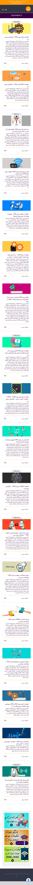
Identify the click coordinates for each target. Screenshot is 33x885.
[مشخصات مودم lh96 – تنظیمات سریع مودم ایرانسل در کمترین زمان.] (16, 733)
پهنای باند (11, 669)
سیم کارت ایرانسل (12, 545)
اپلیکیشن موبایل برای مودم (23, 584)
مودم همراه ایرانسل (16, 676)
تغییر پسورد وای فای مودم (11, 179)
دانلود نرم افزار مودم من (20, 54)
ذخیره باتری (10, 367)
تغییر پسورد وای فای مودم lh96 (22, 181)
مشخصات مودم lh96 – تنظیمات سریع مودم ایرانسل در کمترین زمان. (16, 731)
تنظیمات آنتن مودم (20, 184)
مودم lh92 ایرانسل (11, 674)
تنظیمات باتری (18, 364)
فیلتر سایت (17, 499)
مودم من (27, 145)
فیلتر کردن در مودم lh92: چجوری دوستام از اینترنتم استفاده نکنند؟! (16, 429)
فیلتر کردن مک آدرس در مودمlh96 (18, 142)
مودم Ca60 (19, 320)
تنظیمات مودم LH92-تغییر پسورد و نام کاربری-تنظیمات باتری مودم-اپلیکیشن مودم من (16, 340)
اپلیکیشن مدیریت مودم (19, 307)
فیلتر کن (12, 454)
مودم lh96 (18, 56)
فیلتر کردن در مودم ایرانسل (20, 454)
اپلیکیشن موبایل (11, 360)
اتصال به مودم (21, 49)
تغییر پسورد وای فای (21, 789)
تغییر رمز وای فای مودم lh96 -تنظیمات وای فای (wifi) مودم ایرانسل (16, 161)
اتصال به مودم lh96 (13, 49)
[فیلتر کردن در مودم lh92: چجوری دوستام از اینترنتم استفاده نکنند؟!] (16, 431)
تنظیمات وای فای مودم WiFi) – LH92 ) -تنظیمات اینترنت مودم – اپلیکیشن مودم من (16, 386)
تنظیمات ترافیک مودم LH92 (23, 497)
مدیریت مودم (9, 591)
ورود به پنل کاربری (16, 58)
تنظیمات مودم (26, 365)
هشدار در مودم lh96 (14, 228)
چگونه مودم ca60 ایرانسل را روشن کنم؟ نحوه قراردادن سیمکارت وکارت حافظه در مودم (16, 286)
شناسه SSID (11, 269)
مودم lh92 (23, 56)
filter (14, 446)
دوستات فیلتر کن (17, 449)
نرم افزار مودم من (18, 100)
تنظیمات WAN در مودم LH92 (13, 496)
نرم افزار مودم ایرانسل (18, 794)
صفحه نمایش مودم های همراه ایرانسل (20, 315)
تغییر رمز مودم (13, 789)
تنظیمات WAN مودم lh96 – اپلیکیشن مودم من (16, 74)
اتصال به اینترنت (11, 262)
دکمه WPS (21, 269)
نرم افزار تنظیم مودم (11, 56)
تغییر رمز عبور (14, 362)
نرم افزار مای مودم (18, 502)
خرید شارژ (7, 544)
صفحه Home (22, 588)
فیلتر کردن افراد (13, 451)
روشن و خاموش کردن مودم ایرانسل (17, 312)
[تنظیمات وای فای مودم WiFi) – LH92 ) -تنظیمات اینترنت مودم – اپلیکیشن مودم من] (16, 388)
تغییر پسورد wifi (20, 179)
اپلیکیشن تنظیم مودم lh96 (20, 137)
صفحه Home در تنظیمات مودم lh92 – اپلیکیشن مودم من (16, 565)
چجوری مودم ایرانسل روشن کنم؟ (19, 308)
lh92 (14, 43)
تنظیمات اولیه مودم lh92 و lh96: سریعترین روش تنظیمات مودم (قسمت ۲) (16, 693)
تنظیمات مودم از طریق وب (18, 586)
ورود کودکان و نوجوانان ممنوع (15, 504)
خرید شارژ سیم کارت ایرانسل (22, 545)
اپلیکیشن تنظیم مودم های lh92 (19, 46)
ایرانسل (15, 669)
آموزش (7, 41)
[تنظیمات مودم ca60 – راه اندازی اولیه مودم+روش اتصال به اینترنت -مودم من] (16, 246)
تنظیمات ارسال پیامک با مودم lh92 (18, 635)
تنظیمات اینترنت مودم (14, 410)
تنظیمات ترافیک (18, 223)
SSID (25, 178)
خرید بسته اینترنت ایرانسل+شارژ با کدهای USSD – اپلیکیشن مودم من (16, 522)
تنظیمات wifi (22, 410)
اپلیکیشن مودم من (25, 95)
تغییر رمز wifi (11, 181)
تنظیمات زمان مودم (10, 364)
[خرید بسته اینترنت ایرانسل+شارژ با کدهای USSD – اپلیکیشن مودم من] (16, 524)
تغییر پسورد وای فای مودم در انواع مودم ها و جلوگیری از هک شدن (16, 769)
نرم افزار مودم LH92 (15, 792)
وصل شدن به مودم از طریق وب (22, 593)
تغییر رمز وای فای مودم (20, 182)
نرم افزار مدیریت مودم (10, 145)
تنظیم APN (17, 95)
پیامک (16, 630)
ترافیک (7, 669)
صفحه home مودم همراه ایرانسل (21, 589)
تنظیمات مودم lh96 (15, 749)
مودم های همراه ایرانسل (11, 369)
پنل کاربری (20, 51)
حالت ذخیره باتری (19, 267)
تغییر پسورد (20, 362)
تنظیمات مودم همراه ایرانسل (23, 226)
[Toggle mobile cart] (6, 9)
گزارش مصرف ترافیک (11, 226)
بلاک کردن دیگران (20, 140)
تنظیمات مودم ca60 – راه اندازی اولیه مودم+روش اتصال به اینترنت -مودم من (16, 244)
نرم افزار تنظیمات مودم (15, 455)
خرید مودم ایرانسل (21, 310)
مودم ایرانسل (18, 500)
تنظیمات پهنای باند (16, 222)
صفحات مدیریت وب (16, 186)
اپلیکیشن (11, 581)
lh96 (16, 43)
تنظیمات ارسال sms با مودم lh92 (19, 633)
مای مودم (23, 411)
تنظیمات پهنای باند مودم (10, 671)
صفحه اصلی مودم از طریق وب (19, 591)
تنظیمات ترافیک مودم (16, 673)
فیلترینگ (8, 454)
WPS (27, 262)
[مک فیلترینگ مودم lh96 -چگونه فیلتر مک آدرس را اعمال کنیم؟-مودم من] (16, 121)
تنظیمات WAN (23, 496)
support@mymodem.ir (16, 3)
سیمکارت (20, 313)
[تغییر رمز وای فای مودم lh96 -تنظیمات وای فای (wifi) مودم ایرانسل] (16, 163)
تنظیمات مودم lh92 (18, 365)
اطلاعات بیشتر (25, 63)
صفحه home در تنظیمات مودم (11, 588)
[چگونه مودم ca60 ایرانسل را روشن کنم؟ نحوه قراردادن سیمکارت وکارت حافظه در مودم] (16, 288)
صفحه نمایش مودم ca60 (12, 313)
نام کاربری (9, 271)
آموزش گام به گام (9, 492)
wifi (25, 405)
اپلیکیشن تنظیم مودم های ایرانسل (16, 138)
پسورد (9, 786)
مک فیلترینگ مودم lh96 (12, 143)
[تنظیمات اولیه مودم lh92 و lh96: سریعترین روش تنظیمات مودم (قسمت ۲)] (16, 695)
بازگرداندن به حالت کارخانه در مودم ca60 (20, 266)
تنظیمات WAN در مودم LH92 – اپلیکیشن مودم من (16, 476)
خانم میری (25, 41)
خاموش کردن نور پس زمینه (19, 367)
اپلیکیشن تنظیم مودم (20, 45)
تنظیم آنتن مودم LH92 (12, 408)
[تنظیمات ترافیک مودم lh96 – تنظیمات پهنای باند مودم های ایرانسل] (16, 205)
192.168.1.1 (16, 261)
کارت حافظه (23, 318)
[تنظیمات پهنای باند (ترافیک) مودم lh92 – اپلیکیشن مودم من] (16, 653)
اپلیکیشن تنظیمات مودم (15, 48)
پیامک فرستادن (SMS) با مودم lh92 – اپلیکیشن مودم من (16, 609)
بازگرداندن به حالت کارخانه (12, 264)
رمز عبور (16, 269)
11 (6, 756)
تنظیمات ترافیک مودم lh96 (12, 225)
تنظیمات (23, 364)
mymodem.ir (21, 43)
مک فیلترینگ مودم (22, 143)
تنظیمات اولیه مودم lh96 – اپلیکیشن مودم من (16, 27)
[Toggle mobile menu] (3, 9)
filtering (17, 446)
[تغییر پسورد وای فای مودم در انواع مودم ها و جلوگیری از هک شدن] (16, 771)
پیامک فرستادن (23, 632)
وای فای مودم (8, 413)
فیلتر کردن (19, 451)
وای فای (13, 413)
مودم (28, 791)
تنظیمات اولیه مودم (13, 51)
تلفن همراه (26, 671)
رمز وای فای (23, 186)
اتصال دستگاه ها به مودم (12, 494)
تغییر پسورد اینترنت (16, 788)
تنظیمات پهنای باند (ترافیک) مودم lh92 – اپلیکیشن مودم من (16, 651)
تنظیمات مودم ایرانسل (11, 497)
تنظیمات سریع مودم (24, 749)
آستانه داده (10, 220)
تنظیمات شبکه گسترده (19, 98)
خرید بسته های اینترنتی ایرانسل (17, 544)
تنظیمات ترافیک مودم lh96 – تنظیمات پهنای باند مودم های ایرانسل (16, 203)
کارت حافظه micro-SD (15, 318)
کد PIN (12, 98)
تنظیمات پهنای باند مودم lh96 (19, 97)
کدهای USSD (19, 547)
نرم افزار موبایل (11, 502)
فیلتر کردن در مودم (19, 452)
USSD (24, 539)
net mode (27, 44)
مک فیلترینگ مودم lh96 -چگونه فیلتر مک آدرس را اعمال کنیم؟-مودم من (16, 118)
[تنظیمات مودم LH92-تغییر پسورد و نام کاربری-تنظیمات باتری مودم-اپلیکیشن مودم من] (16, 342)
